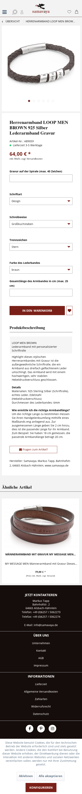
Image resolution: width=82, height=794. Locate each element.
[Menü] (5, 12)
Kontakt (41, 650)
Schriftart (16, 194)
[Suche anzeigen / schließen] (14, 12)
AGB (41, 658)
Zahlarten (41, 699)
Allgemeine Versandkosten (41, 691)
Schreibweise (18, 217)
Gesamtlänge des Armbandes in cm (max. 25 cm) (39, 283)
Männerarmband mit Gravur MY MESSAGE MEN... (40, 554)
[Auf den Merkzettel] (69, 310)
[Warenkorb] (77, 12)
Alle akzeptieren (50, 776)
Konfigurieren (41, 787)
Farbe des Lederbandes (25, 263)
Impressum (41, 665)
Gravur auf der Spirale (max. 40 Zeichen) (36, 171)
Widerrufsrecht (41, 706)
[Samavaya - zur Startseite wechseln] (41, 10)
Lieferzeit (41, 684)
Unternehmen (41, 643)
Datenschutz (41, 714)
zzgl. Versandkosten (32, 158)
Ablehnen (26, 776)
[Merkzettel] (69, 12)
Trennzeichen (18, 240)
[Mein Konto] (22, 12)
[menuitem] (5, 8)
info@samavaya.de (46, 625)
